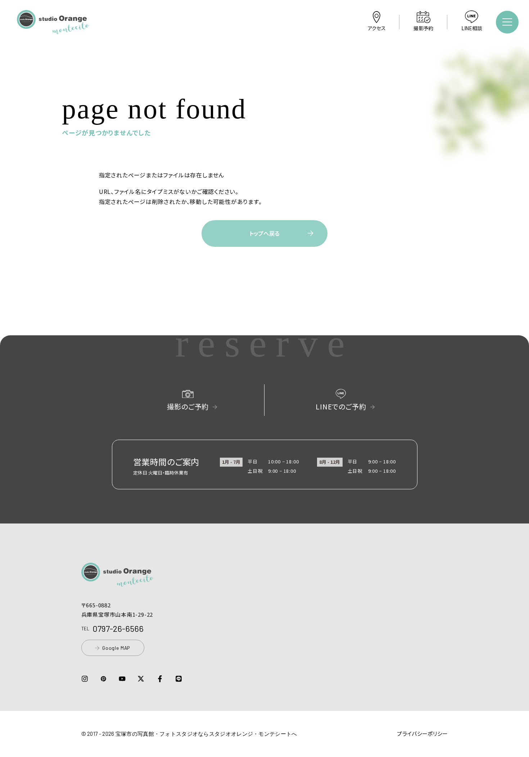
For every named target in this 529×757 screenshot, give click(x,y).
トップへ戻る (264, 233)
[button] (53, 29)
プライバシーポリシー (422, 733)
